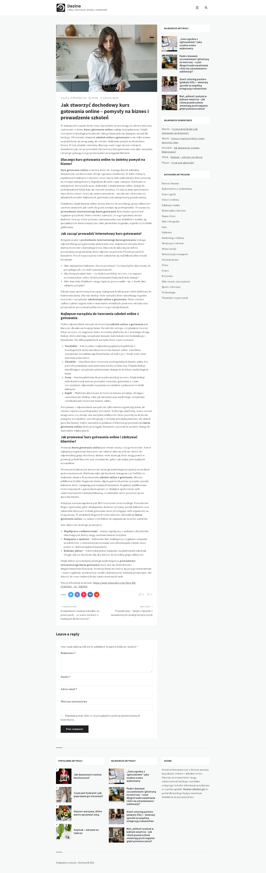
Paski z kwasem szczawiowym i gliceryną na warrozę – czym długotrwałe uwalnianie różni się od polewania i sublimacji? (194, 63)
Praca (165, 265)
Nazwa (66, 676)
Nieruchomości (170, 259)
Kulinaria (167, 232)
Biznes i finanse (170, 183)
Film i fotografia (170, 221)
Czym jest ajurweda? (182, 162)
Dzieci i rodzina (170, 199)
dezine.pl (198, 789)
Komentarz (68, 653)
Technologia (168, 292)
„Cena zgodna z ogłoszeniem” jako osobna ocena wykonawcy (190, 43)
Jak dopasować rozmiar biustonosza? (88, 776)
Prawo (165, 270)
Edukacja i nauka (110, 98)
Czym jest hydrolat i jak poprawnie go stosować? (88, 794)
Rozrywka (167, 276)
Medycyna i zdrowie (173, 243)
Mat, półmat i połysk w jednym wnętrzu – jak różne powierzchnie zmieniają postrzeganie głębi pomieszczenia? (193, 103)
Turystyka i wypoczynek (175, 297)
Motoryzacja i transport (175, 254)
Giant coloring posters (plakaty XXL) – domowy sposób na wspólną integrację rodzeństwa (193, 84)
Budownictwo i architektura (177, 188)
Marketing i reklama (173, 237)
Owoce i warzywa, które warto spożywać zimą (88, 813)
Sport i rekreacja (171, 286)
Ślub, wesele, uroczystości (176, 281)
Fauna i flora (168, 216)
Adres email (69, 689)
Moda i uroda (169, 248)
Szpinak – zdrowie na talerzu (186, 157)
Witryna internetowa (74, 701)
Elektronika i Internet (174, 210)
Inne (164, 227)
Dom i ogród (168, 194)
